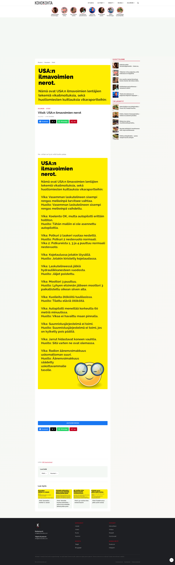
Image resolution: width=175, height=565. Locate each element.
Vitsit (53, 62)
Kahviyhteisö (112, 526)
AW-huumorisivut (47, 462)
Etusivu (91, 3)
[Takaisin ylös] (172, 560)
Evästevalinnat (119, 562)
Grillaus (111, 529)
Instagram (112, 547)
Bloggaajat (78, 547)
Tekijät (77, 544)
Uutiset (100, 3)
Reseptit (111, 533)
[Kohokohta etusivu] (43, 3)
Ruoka (120, 3)
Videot (110, 3)
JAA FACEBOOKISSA (72, 423)
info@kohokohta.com (41, 533)
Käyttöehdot (127, 562)
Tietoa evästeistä (136, 562)
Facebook (112, 544)
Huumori (130, 3)
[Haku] (138, 3)
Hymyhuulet (112, 536)
